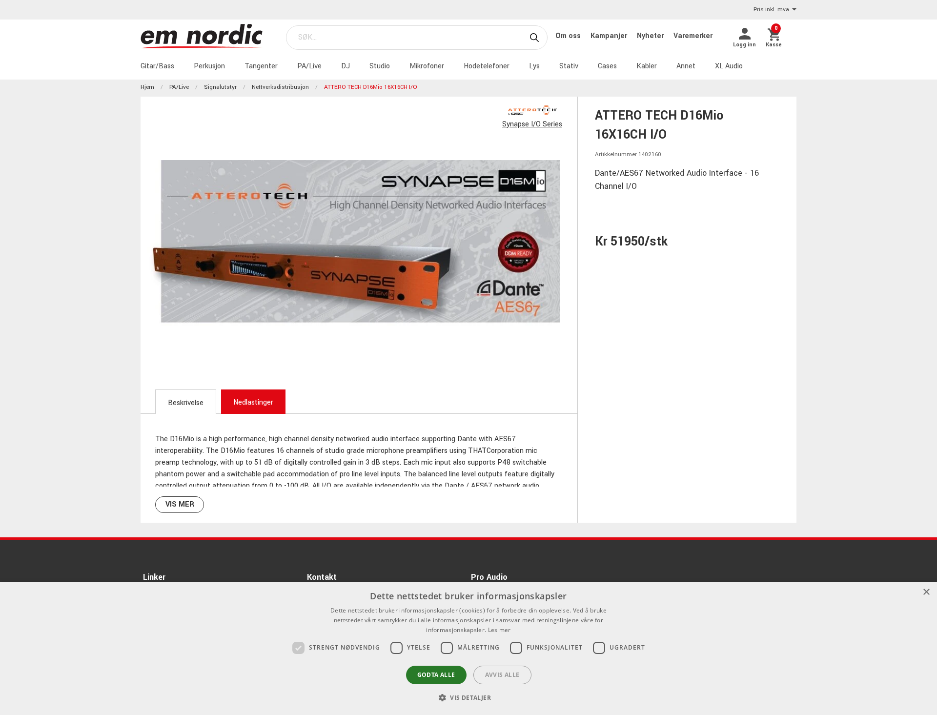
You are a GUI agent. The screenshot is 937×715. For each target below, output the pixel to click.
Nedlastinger (253, 402)
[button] (468, 697)
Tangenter (261, 66)
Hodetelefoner (486, 66)
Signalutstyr (220, 87)
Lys (534, 66)
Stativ (568, 66)
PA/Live (309, 66)
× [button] (926, 592)
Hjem (147, 87)
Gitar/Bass (157, 66)
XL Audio (729, 66)
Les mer (499, 630)
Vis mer (179, 504)
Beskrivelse (186, 403)
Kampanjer (610, 36)
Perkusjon (209, 66)
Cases (607, 66)
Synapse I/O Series (532, 124)
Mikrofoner (426, 66)
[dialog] (468, 648)
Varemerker (693, 36)
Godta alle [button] (436, 675)
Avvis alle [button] (502, 675)
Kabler (646, 66)
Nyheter (651, 36)
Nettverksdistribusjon (280, 87)
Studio (379, 66)
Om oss (569, 36)
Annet (685, 66)
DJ (345, 66)
